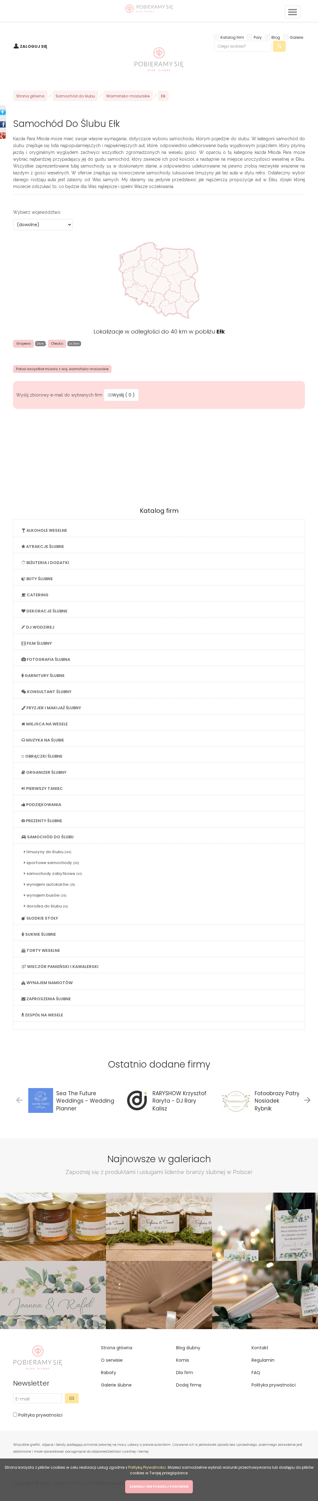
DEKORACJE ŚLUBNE (46, 611)
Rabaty (108, 1372)
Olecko (57, 343)
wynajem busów (45, 895)
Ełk (163, 96)
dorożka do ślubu (46, 906)
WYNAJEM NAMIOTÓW (49, 983)
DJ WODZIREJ (39, 627)
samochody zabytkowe (53, 873)
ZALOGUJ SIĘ (33, 46)
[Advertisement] (159, 455)
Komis (182, 1360)
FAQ (256, 1372)
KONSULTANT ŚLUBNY (48, 692)
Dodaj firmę (189, 1385)
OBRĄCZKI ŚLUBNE (43, 756)
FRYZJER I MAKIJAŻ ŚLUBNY (53, 708)
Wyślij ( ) (123, 395)
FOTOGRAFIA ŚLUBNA (48, 659)
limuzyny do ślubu (48, 852)
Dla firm (184, 1372)
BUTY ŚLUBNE (39, 579)
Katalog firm (232, 37)
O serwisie (112, 1360)
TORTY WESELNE (42, 950)
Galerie (296, 37)
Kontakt (260, 1348)
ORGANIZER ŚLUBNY (45, 772)
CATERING (37, 595)
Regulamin (263, 1360)
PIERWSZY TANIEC (44, 788)
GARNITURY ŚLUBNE (44, 676)
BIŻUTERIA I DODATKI (47, 563)
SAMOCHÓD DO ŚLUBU (50, 837)
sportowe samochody (52, 863)
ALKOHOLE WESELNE (46, 530)
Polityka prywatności (39, 1415)
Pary (258, 37)
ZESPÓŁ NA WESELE (43, 1015)
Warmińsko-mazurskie (128, 96)
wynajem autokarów (50, 884)
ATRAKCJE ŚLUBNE (44, 546)
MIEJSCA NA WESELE (46, 724)
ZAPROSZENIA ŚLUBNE (48, 999)
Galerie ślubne (116, 1385)
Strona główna (30, 96)
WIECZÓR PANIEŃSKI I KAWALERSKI (62, 967)
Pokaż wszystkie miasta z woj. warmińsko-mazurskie (62, 368)
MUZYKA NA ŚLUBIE (44, 740)
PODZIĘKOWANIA (43, 805)
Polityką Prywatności (147, 1467)
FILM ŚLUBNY (39, 643)
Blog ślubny (188, 1348)
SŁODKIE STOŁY (41, 918)
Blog (275, 37)
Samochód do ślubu (75, 96)
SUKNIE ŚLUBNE (40, 934)
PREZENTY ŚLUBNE (43, 821)
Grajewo (23, 343)
